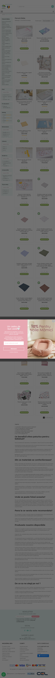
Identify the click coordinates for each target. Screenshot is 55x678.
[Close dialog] (53, 321)
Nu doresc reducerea (14, 352)
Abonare (14, 349)
